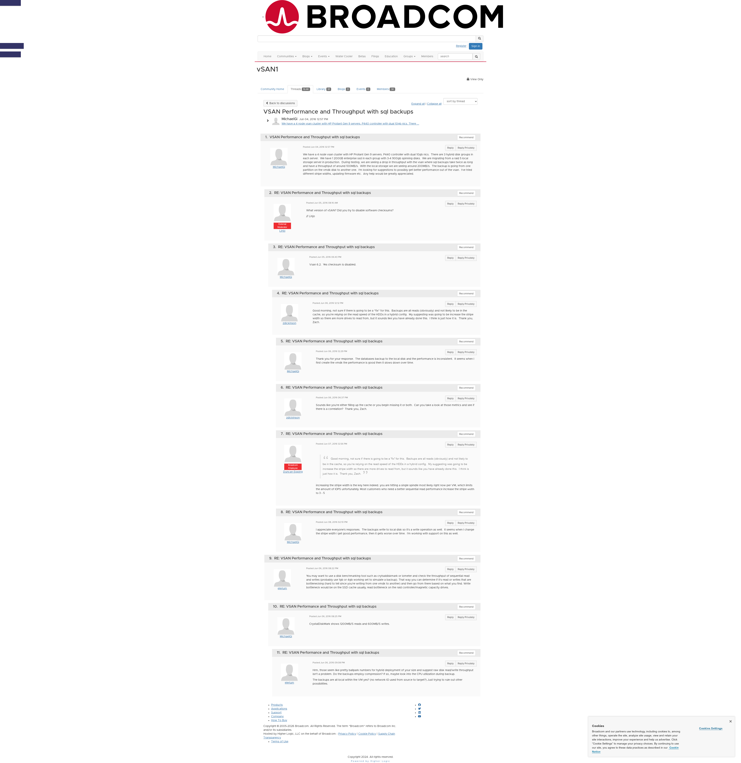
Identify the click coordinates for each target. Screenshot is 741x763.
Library (323, 89)
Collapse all (434, 104)
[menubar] (462, 45)
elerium (282, 588)
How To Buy (279, 720)
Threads (300, 89)
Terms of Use (279, 741)
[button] (479, 38)
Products (277, 705)
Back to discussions (282, 103)
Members (385, 89)
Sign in (475, 46)
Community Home (272, 89)
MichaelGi (279, 167)
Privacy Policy (347, 734)
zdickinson (289, 323)
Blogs (343, 89)
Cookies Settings (710, 728)
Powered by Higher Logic (370, 761)
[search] (476, 56)
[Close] (730, 721)
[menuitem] (462, 45)
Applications (279, 708)
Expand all (418, 104)
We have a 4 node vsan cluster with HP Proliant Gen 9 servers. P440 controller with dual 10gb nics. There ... (350, 123)
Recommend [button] (466, 137)
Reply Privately (466, 148)
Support (276, 712)
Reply (450, 148)
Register (461, 46)
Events (363, 89)
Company (277, 716)
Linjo (282, 231)
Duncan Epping (293, 472)
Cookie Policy (367, 734)
